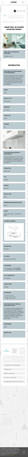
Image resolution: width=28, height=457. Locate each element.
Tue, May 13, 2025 (8, 21)
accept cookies (23, 452)
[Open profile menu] (23, 2)
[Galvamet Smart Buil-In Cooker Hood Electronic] (14, 33)
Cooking (20, 21)
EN (14, 11)
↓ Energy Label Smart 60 (9, 297)
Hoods (14, 21)
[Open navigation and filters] (2, 2)
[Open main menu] (26, 2)
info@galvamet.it (7, 369)
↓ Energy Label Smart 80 (9, 298)
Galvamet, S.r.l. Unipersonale (9, 22)
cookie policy (11, 455)
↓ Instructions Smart (9, 295)
